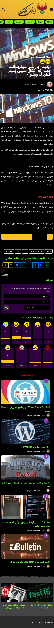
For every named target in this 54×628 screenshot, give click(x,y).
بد (47, 366)
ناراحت (6, 342)
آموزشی (30, 22)
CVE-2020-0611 (45, 197)
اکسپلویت (40, 57)
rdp (49, 251)
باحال (35, 366)
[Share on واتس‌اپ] (47, 265)
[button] (51, 9)
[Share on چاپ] (4, 270)
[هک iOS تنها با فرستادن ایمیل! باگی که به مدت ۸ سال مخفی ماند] (25, 507)
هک (18, 251)
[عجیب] (47, 61)
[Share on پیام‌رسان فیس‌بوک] (17, 265)
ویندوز (26, 57)
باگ (32, 57)
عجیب (16, 342)
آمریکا (40, 22)
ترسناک (8, 366)
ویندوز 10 (9, 251)
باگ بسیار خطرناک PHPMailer (35, 446)
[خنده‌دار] (42, 61)
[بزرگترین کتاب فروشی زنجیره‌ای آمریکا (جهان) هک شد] (25, 467)
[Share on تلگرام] (35, 265)
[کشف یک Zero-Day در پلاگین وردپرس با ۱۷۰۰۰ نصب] (25, 392)
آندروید (19, 22)
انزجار (26, 342)
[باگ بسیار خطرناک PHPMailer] (25, 431)
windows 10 (36, 251)
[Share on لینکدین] (23, 265)
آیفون (9, 22)
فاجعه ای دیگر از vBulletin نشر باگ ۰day (30, 561)
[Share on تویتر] (29, 265)
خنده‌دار (38, 342)
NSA (49, 22)
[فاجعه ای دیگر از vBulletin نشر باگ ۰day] (25, 546)
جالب (48, 342)
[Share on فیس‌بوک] (41, 265)
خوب (21, 366)
